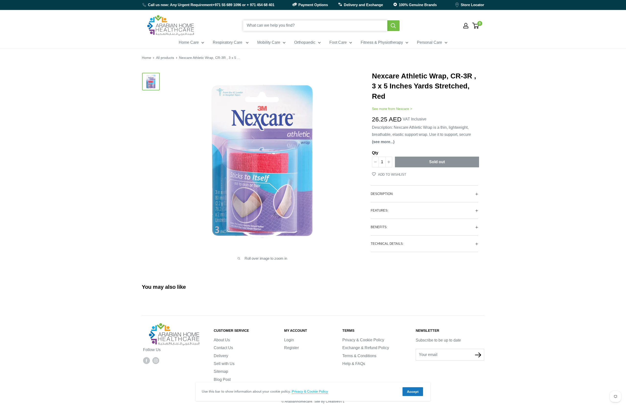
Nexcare (402, 109)
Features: (380, 210)
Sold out (437, 162)
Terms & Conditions (359, 356)
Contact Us (223, 348)
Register (291, 348)
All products (165, 58)
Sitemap (221, 371)
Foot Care (338, 42)
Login (289, 340)
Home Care (189, 42)
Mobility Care (268, 42)
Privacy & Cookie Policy (363, 340)
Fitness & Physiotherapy (382, 42)
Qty (375, 153)
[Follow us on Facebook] (146, 360)
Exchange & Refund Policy (365, 348)
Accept (413, 392)
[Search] (393, 25)
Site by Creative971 (329, 401)
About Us (222, 340)
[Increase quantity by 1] (389, 162)
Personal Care (429, 42)
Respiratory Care (228, 42)
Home (146, 58)
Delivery (221, 356)
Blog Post (222, 379)
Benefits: (379, 227)
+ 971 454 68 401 (260, 5)
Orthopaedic (304, 42)
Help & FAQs (353, 364)
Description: (382, 194)
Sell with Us (224, 364)
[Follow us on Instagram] (155, 360)
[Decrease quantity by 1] (375, 162)
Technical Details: (387, 244)
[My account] (465, 25)
